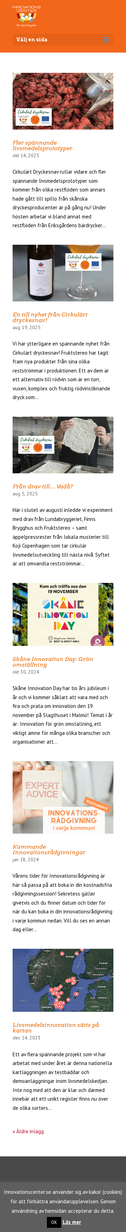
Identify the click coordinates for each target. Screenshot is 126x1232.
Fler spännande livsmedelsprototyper (42, 145)
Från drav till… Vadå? (43, 486)
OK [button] (54, 1222)
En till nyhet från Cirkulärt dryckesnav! (50, 317)
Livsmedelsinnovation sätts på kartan (56, 1028)
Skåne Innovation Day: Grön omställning (53, 662)
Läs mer (72, 1222)
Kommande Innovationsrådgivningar (49, 849)
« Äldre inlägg (28, 1131)
